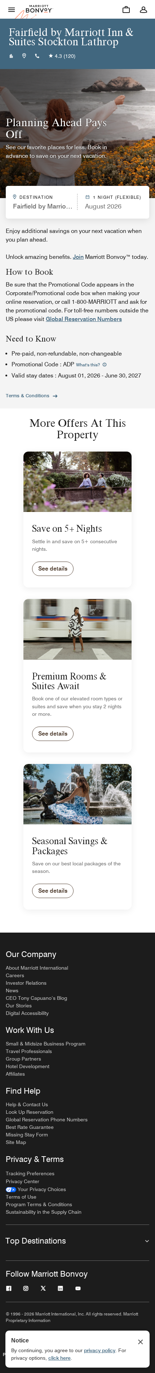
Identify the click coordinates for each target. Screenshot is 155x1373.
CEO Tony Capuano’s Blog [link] (36, 998)
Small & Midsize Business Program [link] (45, 1044)
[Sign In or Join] (143, 9)
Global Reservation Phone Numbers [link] (47, 1119)
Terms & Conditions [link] (27, 395)
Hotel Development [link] (27, 1066)
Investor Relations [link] (26, 983)
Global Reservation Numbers (84, 319)
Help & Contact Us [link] (27, 1104)
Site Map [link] (16, 1142)
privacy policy (99, 1350)
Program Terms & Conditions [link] (39, 1204)
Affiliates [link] (15, 1074)
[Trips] (126, 9)
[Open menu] (11, 9)
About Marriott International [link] (37, 968)
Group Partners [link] (23, 1059)
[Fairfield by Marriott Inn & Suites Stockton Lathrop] (11, 56)
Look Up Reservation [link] (29, 1112)
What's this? (88, 364)
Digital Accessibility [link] (27, 1013)
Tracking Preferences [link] (30, 1173)
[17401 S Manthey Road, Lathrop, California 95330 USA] (24, 56)
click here (59, 1358)
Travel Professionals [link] (29, 1051)
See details (52, 568)
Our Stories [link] (19, 1005)
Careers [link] (15, 975)
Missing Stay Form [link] (27, 1135)
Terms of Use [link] (21, 1197)
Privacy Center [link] (22, 1181)
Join (78, 256)
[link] (36, 1189)
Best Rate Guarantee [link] (30, 1127)
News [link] (12, 990)
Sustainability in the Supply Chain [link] (43, 1212)
